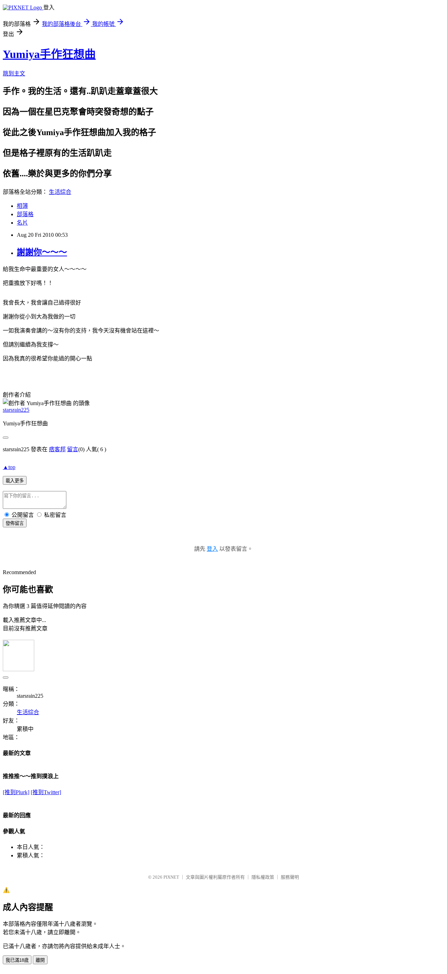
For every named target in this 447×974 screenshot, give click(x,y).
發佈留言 (15, 523)
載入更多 (15, 480)
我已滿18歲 (17, 960)
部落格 (25, 214)
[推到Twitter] (46, 792)
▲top (9, 467)
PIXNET (171, 877)
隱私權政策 (262, 877)
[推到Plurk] (16, 792)
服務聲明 (290, 877)
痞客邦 (57, 449)
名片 (22, 223)
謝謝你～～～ (42, 252)
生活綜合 (60, 192)
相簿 (22, 206)
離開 (40, 960)
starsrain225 (16, 410)
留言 (72, 449)
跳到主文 (14, 73)
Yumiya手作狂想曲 (49, 54)
